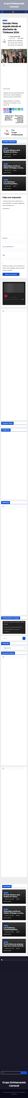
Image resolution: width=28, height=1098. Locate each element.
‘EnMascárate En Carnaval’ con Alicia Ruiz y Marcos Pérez (9, 118)
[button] (23, 12)
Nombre (5, 238)
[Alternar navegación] (13, 12)
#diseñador (20, 40)
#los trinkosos (19, 43)
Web (4, 255)
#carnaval (20, 38)
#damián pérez (12, 40)
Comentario (6, 208)
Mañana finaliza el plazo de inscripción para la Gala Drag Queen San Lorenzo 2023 (19, 119)
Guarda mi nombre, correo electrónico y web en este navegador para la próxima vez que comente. (14, 268)
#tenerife (20, 45)
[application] (14, 627)
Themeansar (14, 1094)
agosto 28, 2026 (9, 899)
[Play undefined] (6, 296)
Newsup (22, 1092)
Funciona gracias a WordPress (10, 1092)
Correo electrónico (8, 246)
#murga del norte (12, 45)
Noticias (5, 20)
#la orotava (11, 43)
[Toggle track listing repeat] (5, 302)
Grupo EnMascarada (15, 36)
